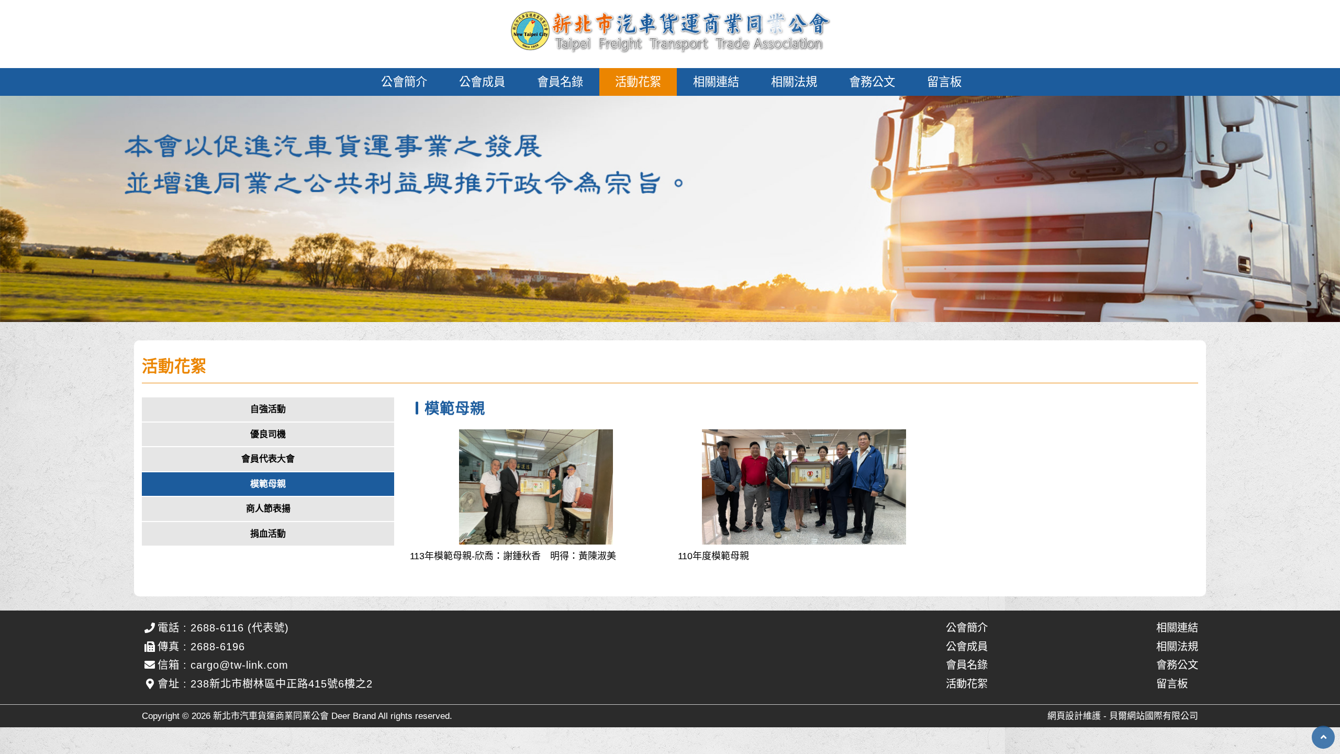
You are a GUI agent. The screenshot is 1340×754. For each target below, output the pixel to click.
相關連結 (716, 81)
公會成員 (482, 81)
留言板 (944, 81)
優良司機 (268, 434)
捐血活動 (268, 534)
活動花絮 (638, 81)
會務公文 (872, 81)
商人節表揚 (268, 509)
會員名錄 (560, 81)
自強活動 (268, 409)
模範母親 (268, 484)
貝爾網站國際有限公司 (1153, 716)
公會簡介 (404, 81)
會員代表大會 (268, 459)
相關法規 (794, 81)
